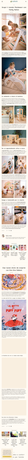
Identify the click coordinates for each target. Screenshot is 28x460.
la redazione (11, 272)
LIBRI (14, 265)
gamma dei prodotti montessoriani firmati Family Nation (12, 228)
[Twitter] (9, 230)
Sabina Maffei (9, 235)
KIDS (4, 251)
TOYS (6, 251)
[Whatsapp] (6, 230)
